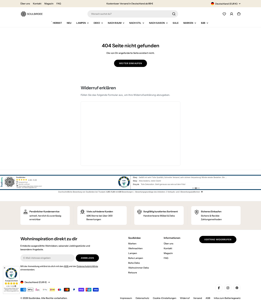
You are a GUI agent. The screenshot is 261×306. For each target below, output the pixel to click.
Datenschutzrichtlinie (87, 266)
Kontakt (37, 3)
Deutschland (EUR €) (226, 3)
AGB (66, 266)
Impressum (126, 298)
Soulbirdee (34, 298)
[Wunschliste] (224, 14)
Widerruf (185, 298)
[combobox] (132, 14)
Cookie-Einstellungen (164, 298)
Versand (197, 298)
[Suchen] (174, 14)
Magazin (48, 3)
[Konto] (231, 14)
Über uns (25, 3)
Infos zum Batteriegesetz (227, 298)
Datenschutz (142, 298)
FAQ (58, 3)
